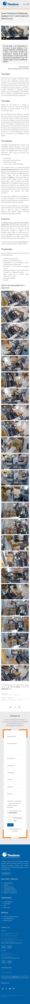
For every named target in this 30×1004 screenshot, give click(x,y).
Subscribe (15, 977)
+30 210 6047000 (11, 723)
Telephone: (10, 787)
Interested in (11, 736)
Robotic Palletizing (8, 699)
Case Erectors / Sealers (14, 700)
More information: (12, 743)
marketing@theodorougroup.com (11, 943)
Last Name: (11, 765)
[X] (19, 707)
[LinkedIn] (10, 707)
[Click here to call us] (3, 946)
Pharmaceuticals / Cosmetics (10, 694)
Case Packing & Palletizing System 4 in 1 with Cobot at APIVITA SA (14, 16)
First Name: (11, 758)
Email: (9, 794)
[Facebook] (15, 707)
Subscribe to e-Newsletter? (14, 801)
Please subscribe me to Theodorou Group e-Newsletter (14, 805)
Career (7, 873)
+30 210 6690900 (23, 721)
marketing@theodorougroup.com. (15, 725)
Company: (10, 772)
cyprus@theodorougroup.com (10, 958)
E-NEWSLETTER (6, 968)
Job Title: (9, 779)
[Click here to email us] (9, 946)
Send (10, 824)
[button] (26, 4)
